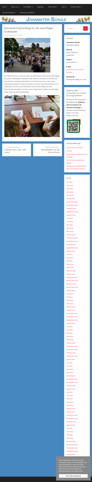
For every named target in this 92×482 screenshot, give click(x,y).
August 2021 (70, 359)
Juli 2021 (69, 363)
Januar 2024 (70, 274)
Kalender (40, 7)
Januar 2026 (70, 199)
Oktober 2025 (71, 208)
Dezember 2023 (71, 277)
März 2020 (69, 405)
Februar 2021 (70, 376)
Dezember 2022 (71, 313)
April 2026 (69, 192)
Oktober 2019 (71, 422)
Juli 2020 (69, 392)
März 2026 (69, 195)
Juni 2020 (69, 395)
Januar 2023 (70, 310)
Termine (69, 151)
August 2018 (70, 454)
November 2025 (72, 205)
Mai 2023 (69, 297)
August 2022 (70, 323)
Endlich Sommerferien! (74, 148)
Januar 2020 (70, 412)
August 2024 (70, 251)
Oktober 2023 (71, 284)
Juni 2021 (69, 366)
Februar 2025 (70, 235)
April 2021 (69, 369)
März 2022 (69, 340)
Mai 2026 (69, 189)
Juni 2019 (69, 432)
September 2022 (72, 320)
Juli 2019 (69, 428)
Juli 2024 (69, 254)
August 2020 (70, 389)
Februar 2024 (70, 271)
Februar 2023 (70, 307)
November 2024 (72, 241)
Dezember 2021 (71, 346)
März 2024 (69, 267)
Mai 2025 (69, 225)
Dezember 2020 (71, 379)
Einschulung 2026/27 (27, 12)
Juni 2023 (69, 294)
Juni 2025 (69, 221)
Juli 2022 (69, 327)
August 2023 (70, 290)
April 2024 (69, 264)
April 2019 (69, 438)
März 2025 (69, 231)
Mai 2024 (69, 261)
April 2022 (69, 336)
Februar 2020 (70, 409)
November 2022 (72, 317)
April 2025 (69, 228)
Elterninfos (52, 7)
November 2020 (72, 382)
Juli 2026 (69, 182)
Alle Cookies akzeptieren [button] (73, 476)
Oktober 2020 (71, 386)
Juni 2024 (69, 258)
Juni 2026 (69, 185)
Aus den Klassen (8, 12)
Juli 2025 (69, 218)
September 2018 (72, 451)
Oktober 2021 (71, 353)
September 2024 (72, 248)
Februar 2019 (70, 441)
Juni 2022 (69, 330)
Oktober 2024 (71, 244)
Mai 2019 (69, 435)
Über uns (14, 7)
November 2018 (71, 448)
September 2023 (72, 287)
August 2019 (70, 425)
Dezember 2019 (71, 415)
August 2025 (70, 215)
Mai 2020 (69, 399)
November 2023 (72, 281)
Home (4, 7)
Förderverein (75, 7)
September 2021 (72, 356)
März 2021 (69, 372)
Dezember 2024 (71, 238)
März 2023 (69, 304)
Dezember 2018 (71, 445)
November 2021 (71, 349)
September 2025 (72, 212)
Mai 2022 (69, 333)
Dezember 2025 (71, 202)
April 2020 (69, 402)
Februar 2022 (70, 343)
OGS (63, 7)
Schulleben (27, 7)
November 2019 (71, 418)
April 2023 (69, 300)
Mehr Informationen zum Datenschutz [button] (71, 471)
